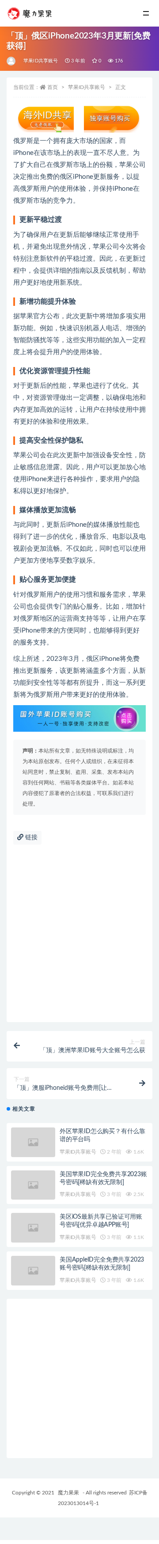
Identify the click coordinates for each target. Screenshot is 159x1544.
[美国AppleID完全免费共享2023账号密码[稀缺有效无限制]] (33, 1270)
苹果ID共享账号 (40, 60)
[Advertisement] (79, 938)
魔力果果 (68, 1492)
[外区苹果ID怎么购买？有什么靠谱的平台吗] (33, 1142)
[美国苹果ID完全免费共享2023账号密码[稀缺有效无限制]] (33, 1185)
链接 (30, 837)
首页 (52, 87)
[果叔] (12, 61)
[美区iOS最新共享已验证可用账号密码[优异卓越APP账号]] (33, 1228)
